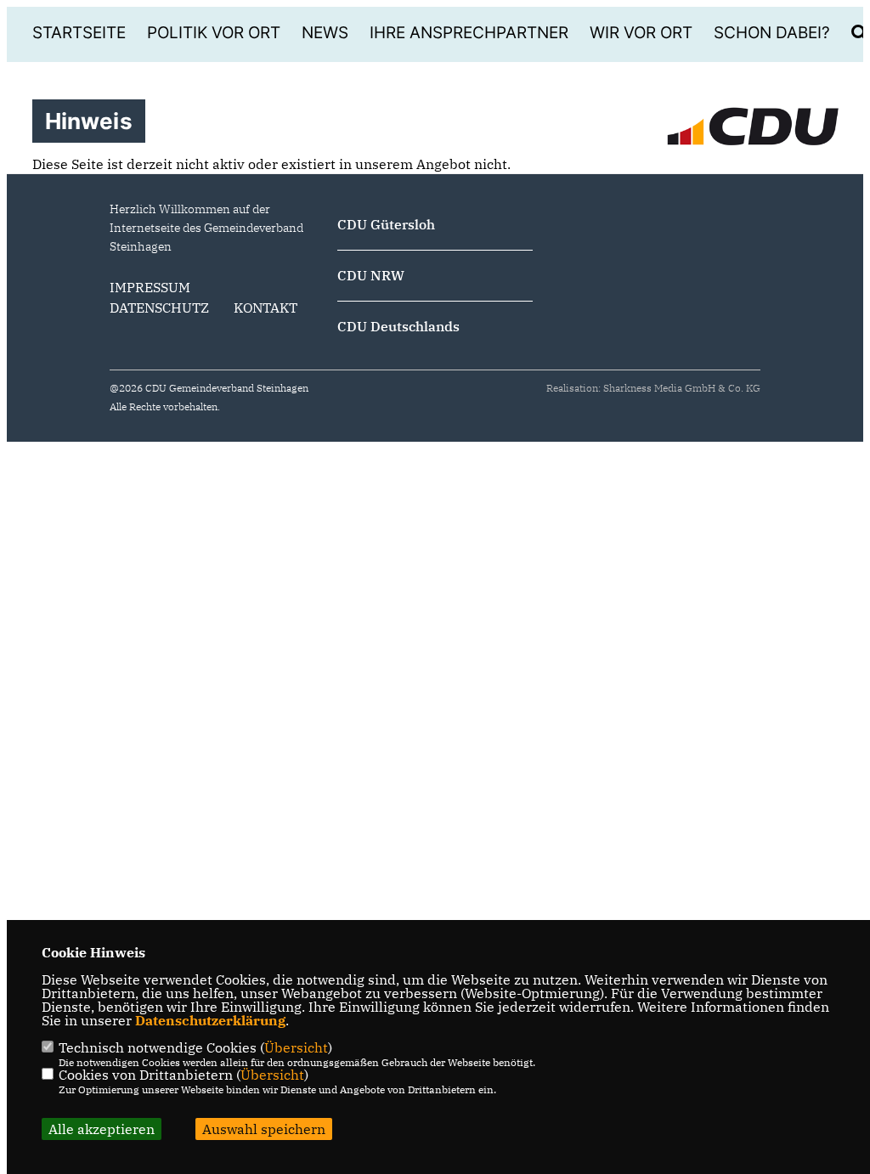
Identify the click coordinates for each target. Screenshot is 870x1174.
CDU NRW (370, 275)
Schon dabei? (772, 33)
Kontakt (265, 307)
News (325, 33)
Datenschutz (159, 307)
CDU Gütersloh (386, 224)
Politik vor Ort (213, 33)
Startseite (79, 33)
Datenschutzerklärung (210, 1020)
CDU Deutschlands (398, 326)
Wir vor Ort (641, 33)
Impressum (150, 287)
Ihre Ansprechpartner (469, 33)
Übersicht (296, 1047)
